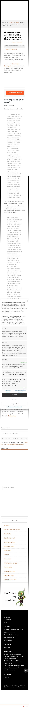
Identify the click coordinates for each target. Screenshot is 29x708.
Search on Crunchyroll (15, 92)
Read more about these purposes (20, 391)
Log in (23, 687)
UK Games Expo (9, 575)
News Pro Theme (18, 685)
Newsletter (7, 550)
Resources (7, 559)
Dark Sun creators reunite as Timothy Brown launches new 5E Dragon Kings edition (13, 656)
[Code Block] (16, 438)
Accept (14, 395)
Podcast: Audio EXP (10, 580)
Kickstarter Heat (9, 546)
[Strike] (8, 438)
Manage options (14, 404)
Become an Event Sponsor (12, 529)
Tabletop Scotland (9, 571)
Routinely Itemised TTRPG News (13, 629)
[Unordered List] (12, 438)
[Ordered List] (10, 438)
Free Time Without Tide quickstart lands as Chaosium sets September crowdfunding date (14, 668)
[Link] (18, 438)
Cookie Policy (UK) (9, 538)
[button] (26, 301)
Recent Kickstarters (10, 637)
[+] (21, 438)
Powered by (6, 105)
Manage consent (26, 670)
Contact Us (7, 617)
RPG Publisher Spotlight (11, 563)
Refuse (14, 399)
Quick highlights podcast (11, 635)
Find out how (12, 416)
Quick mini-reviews (9, 632)
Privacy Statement (17, 406)
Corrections (7, 620)
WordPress (18, 687)
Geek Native (14, 10)
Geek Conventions (9, 542)
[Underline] (6, 438)
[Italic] (4, 438)
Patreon (6, 555)
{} (19, 438)
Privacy (6, 622)
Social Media (8, 567)
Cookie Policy (10, 406)
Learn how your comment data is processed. (14, 443)
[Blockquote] (14, 438)
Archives (6, 525)
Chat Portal (7, 534)
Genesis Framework (9, 687)
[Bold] (2, 438)
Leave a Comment (11, 49)
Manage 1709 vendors (8, 391)
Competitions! (8, 640)
